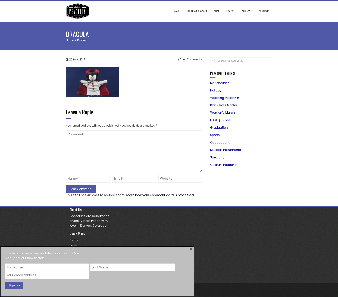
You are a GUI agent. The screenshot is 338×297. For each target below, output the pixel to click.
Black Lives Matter (223, 105)
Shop (216, 11)
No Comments (192, 59)
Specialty (217, 157)
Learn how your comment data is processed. (160, 195)
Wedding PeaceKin (224, 98)
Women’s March (222, 113)
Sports (215, 135)
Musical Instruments (225, 150)
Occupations (220, 142)
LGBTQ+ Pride (220, 120)
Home (176, 11)
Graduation (219, 127)
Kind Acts (247, 11)
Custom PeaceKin (223, 165)
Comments (264, 11)
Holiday (215, 90)
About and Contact (196, 11)
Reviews (230, 11)
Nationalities (219, 83)
